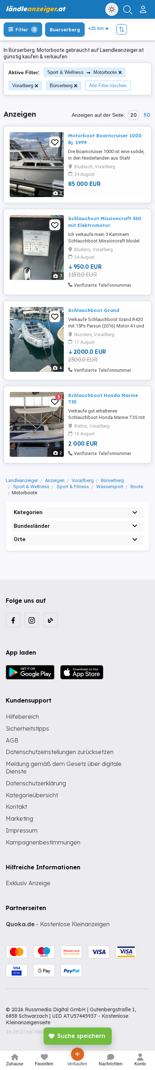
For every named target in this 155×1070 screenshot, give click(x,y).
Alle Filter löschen (108, 85)
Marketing (19, 818)
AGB (12, 740)
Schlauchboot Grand (93, 310)
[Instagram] (32, 620)
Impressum (21, 830)
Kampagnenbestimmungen (43, 842)
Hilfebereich (22, 716)
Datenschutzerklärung (36, 783)
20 (133, 115)
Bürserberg (61, 85)
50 (146, 115)
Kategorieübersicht (32, 795)
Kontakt (16, 806)
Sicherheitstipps (27, 728)
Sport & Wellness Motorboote (82, 72)
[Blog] (50, 620)
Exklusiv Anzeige (28, 883)
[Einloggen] (144, 6)
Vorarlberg (22, 85)
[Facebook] (13, 620)
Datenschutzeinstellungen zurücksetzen (60, 751)
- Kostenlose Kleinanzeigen (58, 924)
